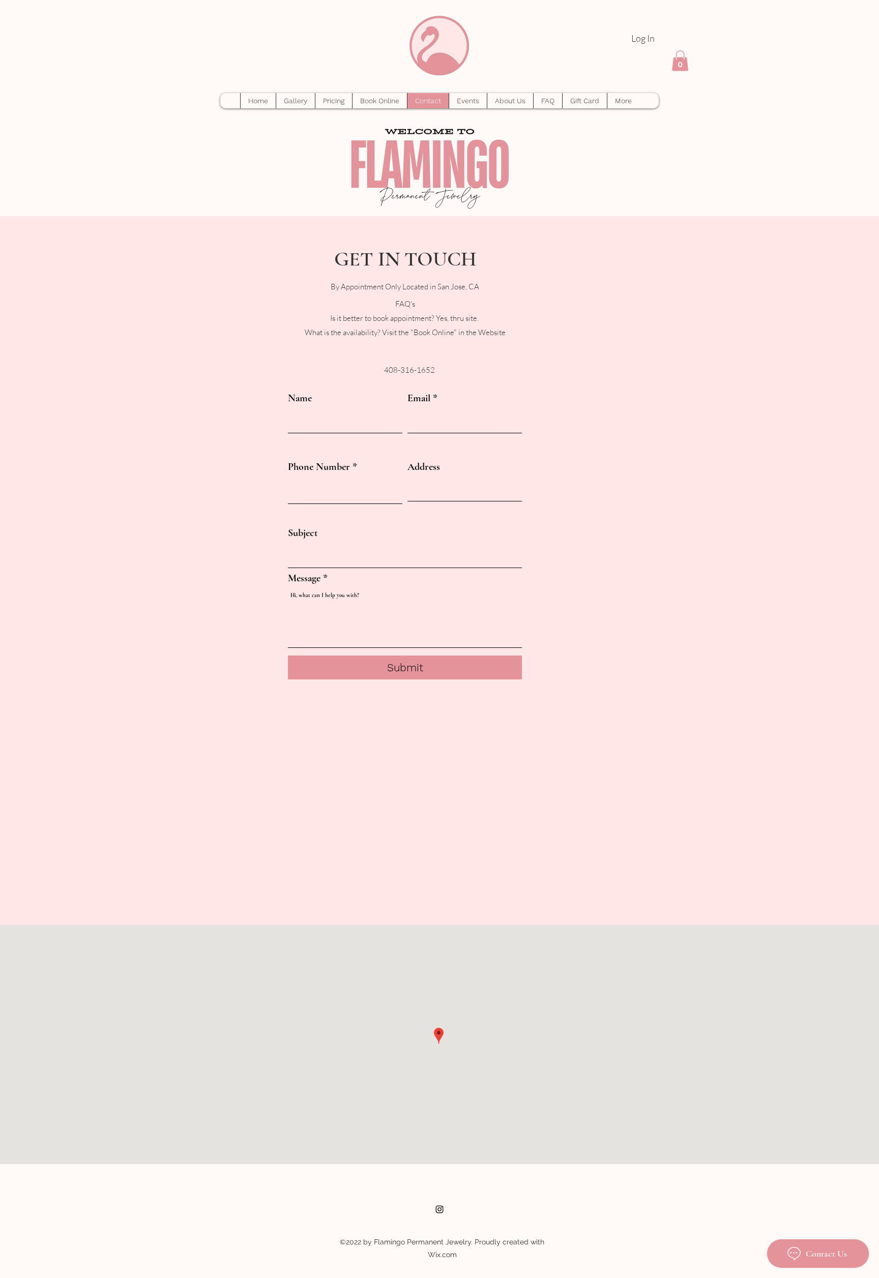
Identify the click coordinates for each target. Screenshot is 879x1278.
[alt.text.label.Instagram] (439, 1209)
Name (300, 398)
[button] (680, 60)
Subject (303, 533)
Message (304, 578)
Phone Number (319, 467)
